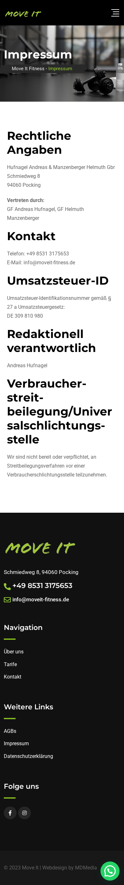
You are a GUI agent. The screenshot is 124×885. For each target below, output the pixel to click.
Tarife (10, 664)
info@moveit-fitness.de (40, 599)
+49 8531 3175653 (42, 586)
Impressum (16, 743)
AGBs (10, 731)
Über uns (14, 652)
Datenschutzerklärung (28, 756)
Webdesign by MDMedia (69, 868)
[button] (110, 871)
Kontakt (12, 677)
